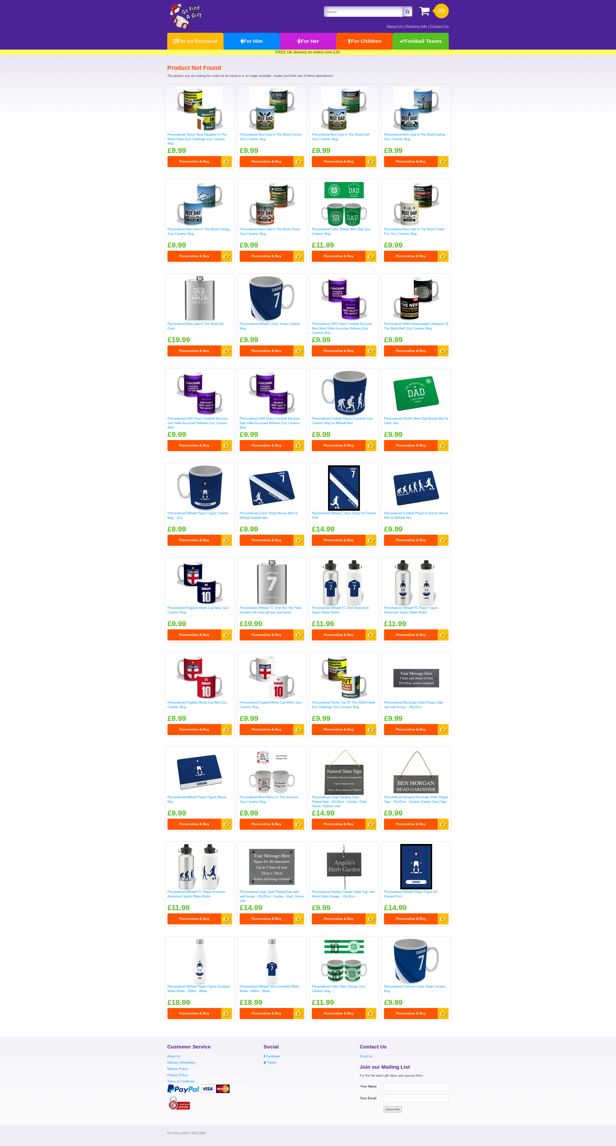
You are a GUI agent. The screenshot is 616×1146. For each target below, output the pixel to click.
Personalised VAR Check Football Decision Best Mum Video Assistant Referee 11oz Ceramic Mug (342, 328)
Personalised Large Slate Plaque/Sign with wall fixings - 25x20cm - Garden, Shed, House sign (272, 896)
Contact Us (439, 27)
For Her (310, 41)
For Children (366, 41)
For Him (253, 41)
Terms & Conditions (181, 1081)
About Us (395, 27)
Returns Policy (177, 1069)
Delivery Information (181, 1062)
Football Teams (423, 41)
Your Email (368, 1098)
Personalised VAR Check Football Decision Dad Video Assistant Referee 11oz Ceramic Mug (270, 423)
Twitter (271, 1062)
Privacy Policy (177, 1075)
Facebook (272, 1056)
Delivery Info (416, 27)
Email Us (366, 1056)
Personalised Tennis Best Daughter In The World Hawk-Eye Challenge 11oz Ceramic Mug (196, 139)
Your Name (368, 1086)
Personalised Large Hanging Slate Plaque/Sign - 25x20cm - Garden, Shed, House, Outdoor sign (339, 801)
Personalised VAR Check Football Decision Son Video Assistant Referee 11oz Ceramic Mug (197, 423)
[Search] (408, 11)
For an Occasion (198, 41)
